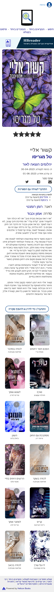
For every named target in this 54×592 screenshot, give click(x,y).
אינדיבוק (44, 197)
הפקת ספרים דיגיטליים (27, 584)
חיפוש (51, 29)
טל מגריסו (42, 156)
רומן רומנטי (34, 207)
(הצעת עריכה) (32, 197)
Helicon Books (24, 588)
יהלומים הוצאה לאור (37, 164)
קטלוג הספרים (45, 579)
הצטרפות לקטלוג (30, 579)
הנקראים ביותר (36, 29)
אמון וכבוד (34, 213)
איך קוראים (40, 581)
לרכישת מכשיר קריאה (25, 581)
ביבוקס (44, 200)
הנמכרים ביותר (18, 29)
